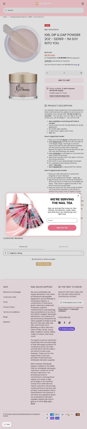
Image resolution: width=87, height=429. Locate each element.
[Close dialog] (78, 195)
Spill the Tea (62, 227)
